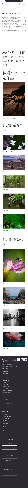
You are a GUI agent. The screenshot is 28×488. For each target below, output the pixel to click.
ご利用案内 (5, 414)
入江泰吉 (6, 399)
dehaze (24, 4)
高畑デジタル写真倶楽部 (9, 8)
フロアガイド (6, 418)
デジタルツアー (6, 386)
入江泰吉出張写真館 (7, 391)
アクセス (5, 420)
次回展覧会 (5, 373)
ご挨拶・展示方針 (7, 416)
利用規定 (5, 426)
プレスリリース (6, 389)
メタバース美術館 (7, 406)
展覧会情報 (5, 371)
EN (20, 4)
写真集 (4, 433)
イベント (5, 382)
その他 (4, 435)
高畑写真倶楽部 (6, 393)
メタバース (5, 384)
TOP (3, 8)
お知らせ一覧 (6, 380)
